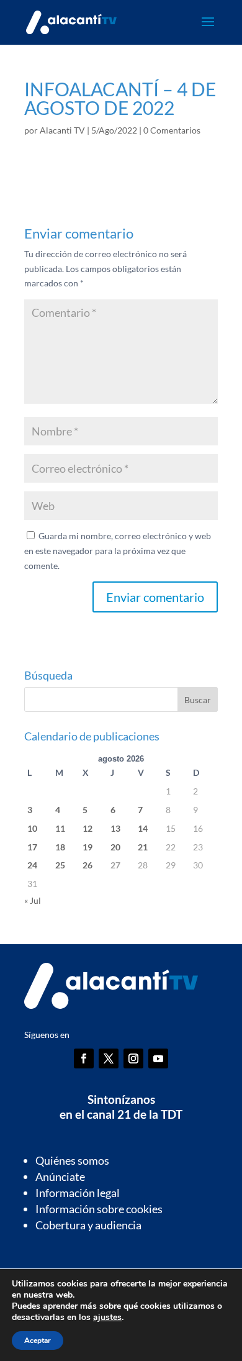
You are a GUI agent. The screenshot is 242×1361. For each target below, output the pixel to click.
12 (87, 828)
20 (115, 847)
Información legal (77, 1192)
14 (143, 828)
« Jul (32, 900)
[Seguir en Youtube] (158, 1058)
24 (32, 865)
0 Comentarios (171, 130)
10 (32, 828)
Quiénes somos (72, 1160)
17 (32, 847)
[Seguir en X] (109, 1058)
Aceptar (37, 1340)
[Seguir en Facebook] (84, 1058)
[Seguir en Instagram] (133, 1058)
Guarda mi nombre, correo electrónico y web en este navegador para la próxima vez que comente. (117, 550)
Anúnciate (60, 1176)
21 (143, 847)
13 (115, 828)
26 (87, 865)
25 (60, 865)
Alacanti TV (62, 130)
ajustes (107, 1317)
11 (60, 828)
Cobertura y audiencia (88, 1225)
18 (60, 847)
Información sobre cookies (99, 1209)
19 (87, 847)
